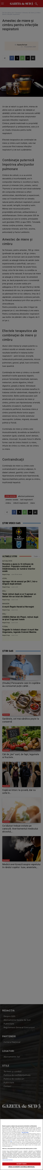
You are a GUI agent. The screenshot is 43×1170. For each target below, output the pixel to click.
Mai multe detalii (25, 1132)
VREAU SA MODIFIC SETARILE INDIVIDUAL (21, 1167)
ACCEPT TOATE (21, 1164)
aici (11, 1141)
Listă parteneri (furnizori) (7, 1159)
